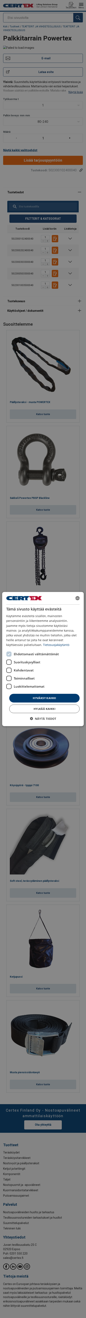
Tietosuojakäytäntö (56, 645)
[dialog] (43, 659)
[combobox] (78, 598)
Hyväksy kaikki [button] (44, 698)
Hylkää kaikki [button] (44, 708)
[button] (43, 718)
